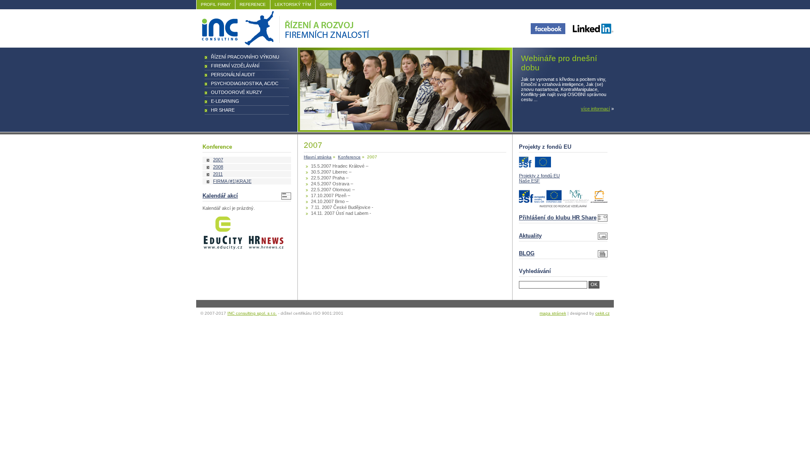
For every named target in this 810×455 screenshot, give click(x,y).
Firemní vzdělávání (235, 65)
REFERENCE (253, 4)
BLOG (527, 253)
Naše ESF (529, 180)
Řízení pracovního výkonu (245, 56)
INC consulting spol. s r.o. (252, 313)
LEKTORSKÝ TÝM (293, 4)
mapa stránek (553, 313)
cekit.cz (602, 313)
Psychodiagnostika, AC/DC (244, 83)
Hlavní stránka (318, 157)
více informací (595, 108)
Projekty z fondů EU (539, 175)
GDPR (326, 4)
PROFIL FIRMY (216, 4)
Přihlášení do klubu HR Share (558, 217)
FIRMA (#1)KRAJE (232, 181)
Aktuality (530, 236)
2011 (218, 174)
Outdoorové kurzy (236, 92)
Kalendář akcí (220, 196)
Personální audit (233, 74)
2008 (218, 166)
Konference (349, 157)
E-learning (225, 101)
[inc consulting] (284, 43)
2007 (218, 159)
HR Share (223, 109)
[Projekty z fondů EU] (535, 166)
